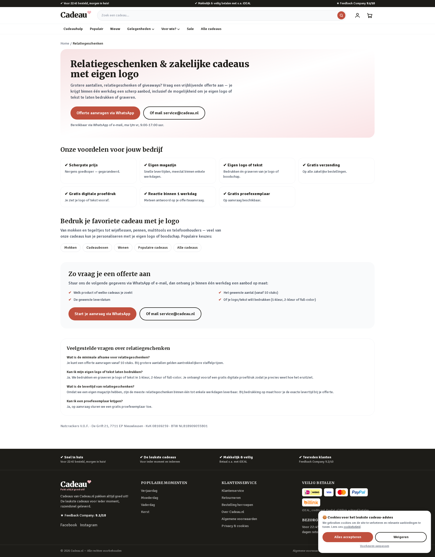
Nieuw (115, 29)
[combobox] (221, 15)
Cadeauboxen (97, 247)
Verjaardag (149, 491)
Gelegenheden (139, 29)
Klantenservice (233, 491)
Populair (96, 29)
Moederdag (149, 498)
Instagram (88, 525)
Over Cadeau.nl (233, 512)
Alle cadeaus (211, 29)
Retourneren (231, 498)
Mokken (70, 247)
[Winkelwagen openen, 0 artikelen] (370, 15)
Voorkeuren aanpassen (374, 546)
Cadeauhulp (73, 29)
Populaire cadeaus (153, 247)
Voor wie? (168, 29)
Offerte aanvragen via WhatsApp (105, 113)
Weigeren (401, 537)
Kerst (145, 512)
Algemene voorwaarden (239, 519)
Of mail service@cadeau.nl (174, 113)
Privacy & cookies (235, 526)
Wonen (123, 247)
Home (64, 43)
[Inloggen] (357, 15)
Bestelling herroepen (237, 505)
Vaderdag (148, 505)
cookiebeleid (352, 527)
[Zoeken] (341, 15)
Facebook (68, 525)
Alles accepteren (347, 537)
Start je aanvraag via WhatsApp (102, 313)
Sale (190, 29)
